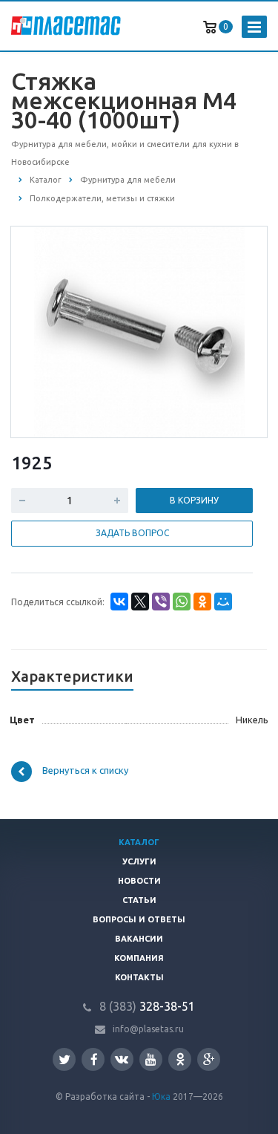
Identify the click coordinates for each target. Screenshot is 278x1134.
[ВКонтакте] (119, 601)
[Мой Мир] (223, 601)
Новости (139, 880)
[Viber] (161, 601)
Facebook (93, 1059)
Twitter (64, 1059)
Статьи (139, 900)
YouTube (150, 1059)
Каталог (139, 842)
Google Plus (208, 1059)
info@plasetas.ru (148, 1029)
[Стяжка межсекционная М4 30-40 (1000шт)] (139, 331)
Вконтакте (121, 1059)
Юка (161, 1096)
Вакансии (139, 938)
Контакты (139, 977)
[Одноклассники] (202, 601)
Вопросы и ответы (139, 919)
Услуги (139, 861)
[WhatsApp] (182, 601)
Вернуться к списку (85, 770)
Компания (139, 958)
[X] (140, 601)
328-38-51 (147, 1006)
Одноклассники (179, 1059)
